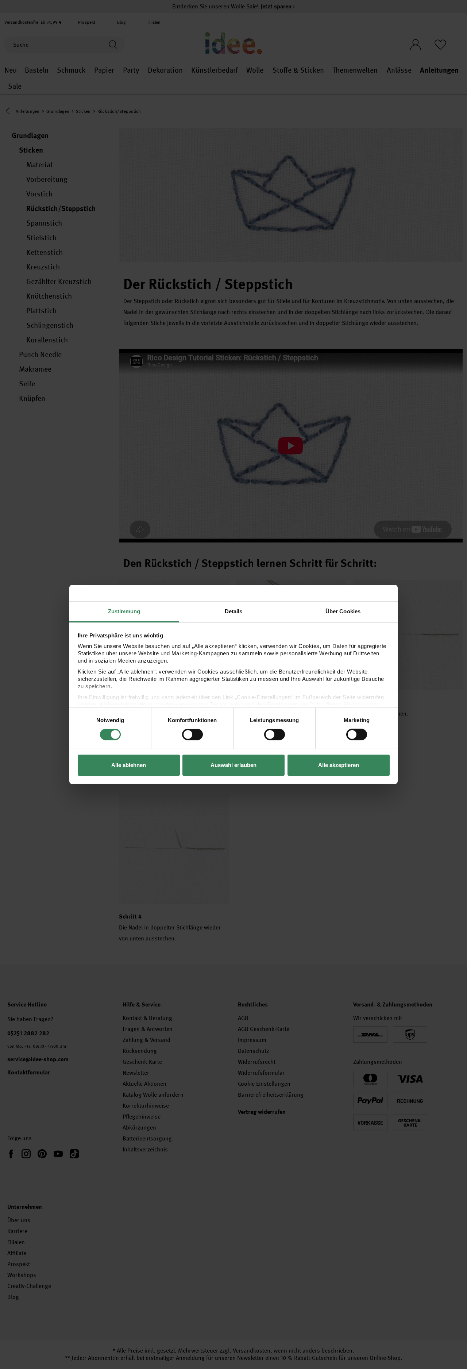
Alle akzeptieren (338, 765)
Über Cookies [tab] (342, 611)
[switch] (192, 734)
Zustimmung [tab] (124, 611)
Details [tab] (234, 611)
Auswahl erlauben (233, 765)
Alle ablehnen (128, 765)
